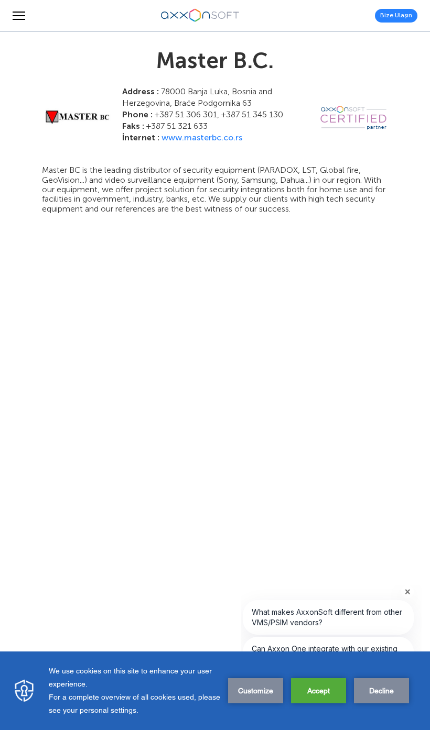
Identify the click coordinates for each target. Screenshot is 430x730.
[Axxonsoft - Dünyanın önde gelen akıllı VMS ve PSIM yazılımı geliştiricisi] (200, 16)
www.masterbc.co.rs (202, 137)
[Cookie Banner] (215, 690)
